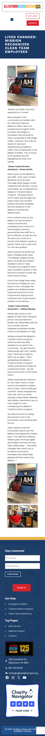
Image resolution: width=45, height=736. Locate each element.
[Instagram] (12, 677)
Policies (27, 731)
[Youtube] (24, 677)
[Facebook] (7, 677)
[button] (11, 19)
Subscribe (12, 574)
